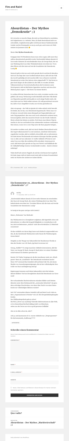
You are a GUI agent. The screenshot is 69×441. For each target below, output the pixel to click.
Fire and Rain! (13, 6)
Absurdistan (33, 167)
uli (26, 167)
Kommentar (15, 340)
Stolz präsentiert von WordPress (20, 437)
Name (13, 364)
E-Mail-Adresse (16, 372)
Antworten (15, 323)
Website (13, 380)
